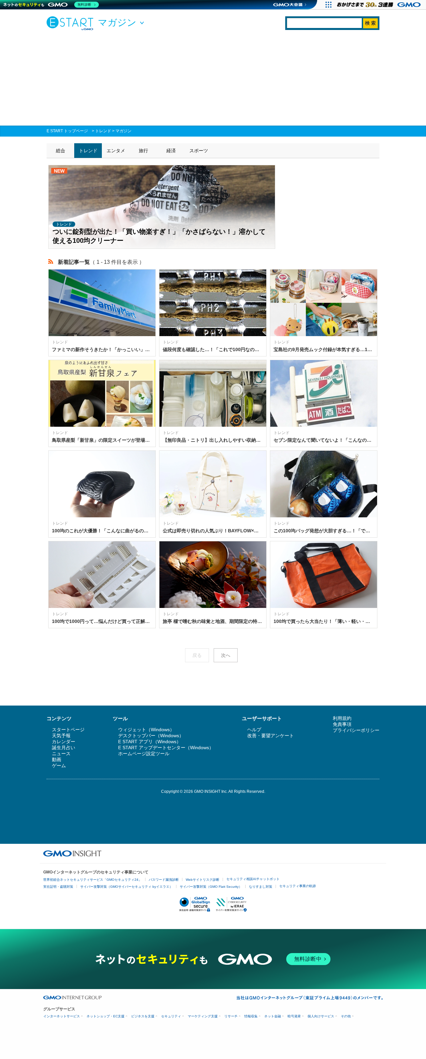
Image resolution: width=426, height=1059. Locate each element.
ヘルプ (254, 729)
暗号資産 (294, 1016)
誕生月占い (63, 747)
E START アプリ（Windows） (149, 741)
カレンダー (63, 741)
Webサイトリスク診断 (202, 879)
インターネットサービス (61, 1016)
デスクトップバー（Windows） (151, 735)
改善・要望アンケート (270, 735)
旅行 (143, 150)
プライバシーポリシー (356, 730)
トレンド (103, 131)
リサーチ (231, 1016)
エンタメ (115, 150)
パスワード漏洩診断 (164, 879)
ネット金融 (272, 1016)
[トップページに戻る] (72, 23)
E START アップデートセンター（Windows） (166, 747)
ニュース (61, 753)
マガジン (123, 131)
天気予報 (61, 735)
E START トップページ (67, 131)
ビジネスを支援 (142, 1016)
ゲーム (59, 765)
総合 (60, 150)
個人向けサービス (321, 1016)
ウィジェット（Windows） (146, 729)
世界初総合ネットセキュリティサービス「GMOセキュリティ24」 (92, 879)
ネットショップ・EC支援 (105, 1016)
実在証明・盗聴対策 (58, 886)
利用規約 (342, 718)
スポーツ (198, 150)
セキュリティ (171, 1016)
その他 (346, 1016)
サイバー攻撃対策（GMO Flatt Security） (211, 886)
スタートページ (68, 729)
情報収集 (251, 1016)
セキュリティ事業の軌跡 (297, 886)
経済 (171, 150)
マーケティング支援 (203, 1016)
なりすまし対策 (260, 886)
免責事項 (342, 724)
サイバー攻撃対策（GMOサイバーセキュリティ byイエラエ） (126, 886)
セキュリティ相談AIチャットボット (253, 879)
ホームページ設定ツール (143, 753)
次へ (225, 655)
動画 (56, 759)
